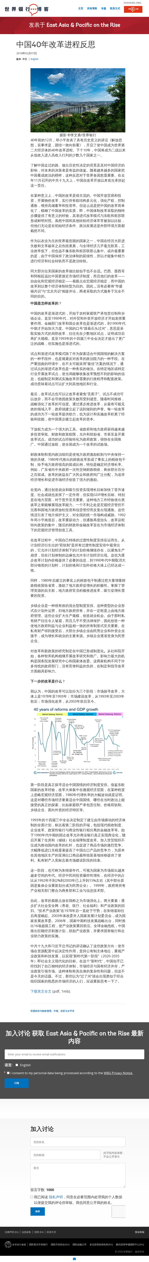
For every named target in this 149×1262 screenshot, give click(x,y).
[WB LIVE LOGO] (133, 10)
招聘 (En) (38, 1232)
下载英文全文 (40, 991)
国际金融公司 (80, 1244)
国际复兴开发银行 (38, 1244)
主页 (80, 8)
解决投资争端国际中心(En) (130, 1244)
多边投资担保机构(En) (101, 1244)
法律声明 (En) (11, 1232)
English (34, 59)
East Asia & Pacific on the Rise (83, 25)
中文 (25, 59)
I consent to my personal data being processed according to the (71, 1073)
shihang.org (132, 3)
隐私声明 (56, 1197)
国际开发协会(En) (60, 1244)
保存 (37, 1211)
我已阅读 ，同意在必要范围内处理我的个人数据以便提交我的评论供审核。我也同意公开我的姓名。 (78, 1200)
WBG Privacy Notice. (118, 1073)
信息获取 (26, 1232)
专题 (103, 8)
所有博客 (92, 8)
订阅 (16, 1083)
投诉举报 (139, 1232)
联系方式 (115, 8)
